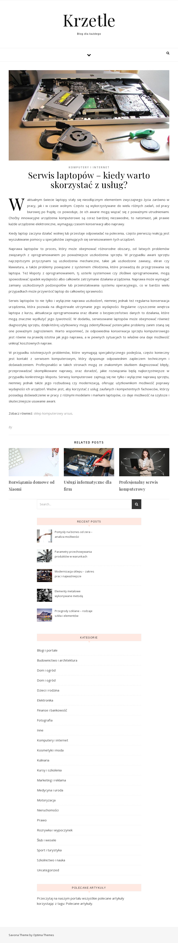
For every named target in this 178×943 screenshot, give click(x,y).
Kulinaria (43, 760)
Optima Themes (43, 935)
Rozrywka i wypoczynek (55, 830)
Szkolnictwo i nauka (51, 860)
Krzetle (89, 20)
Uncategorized (48, 870)
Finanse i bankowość (52, 710)
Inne (40, 730)
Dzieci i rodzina (48, 690)
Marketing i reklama (51, 780)
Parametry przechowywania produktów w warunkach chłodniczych (73, 554)
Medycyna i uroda (50, 790)
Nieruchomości (48, 810)
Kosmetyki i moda (50, 750)
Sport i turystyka (49, 850)
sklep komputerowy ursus (53, 413)
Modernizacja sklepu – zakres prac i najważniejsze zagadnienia (74, 574)
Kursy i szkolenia (49, 770)
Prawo (42, 820)
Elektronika (45, 700)
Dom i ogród (46, 670)
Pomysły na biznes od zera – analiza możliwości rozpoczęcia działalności (73, 534)
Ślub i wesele (46, 840)
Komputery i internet (89, 167)
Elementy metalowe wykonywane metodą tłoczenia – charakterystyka (73, 594)
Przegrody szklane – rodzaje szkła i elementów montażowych (73, 614)
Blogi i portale (47, 650)
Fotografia (45, 720)
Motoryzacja (46, 800)
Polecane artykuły (79, 903)
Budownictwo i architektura (57, 660)
